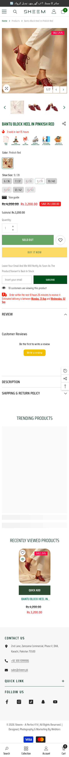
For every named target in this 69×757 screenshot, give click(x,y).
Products (16, 21)
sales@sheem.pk (19, 670)
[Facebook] (7, 701)
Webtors (55, 729)
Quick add (34, 590)
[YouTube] (55, 701)
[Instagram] (19, 701)
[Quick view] (22, 559)
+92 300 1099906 (20, 660)
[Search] (15, 11)
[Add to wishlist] (22, 552)
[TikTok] (31, 701)
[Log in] (54, 11)
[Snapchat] (43, 701)
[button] (56, 89)
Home (4, 21)
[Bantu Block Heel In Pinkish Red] (34, 566)
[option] (34, 60)
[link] (60, 240)
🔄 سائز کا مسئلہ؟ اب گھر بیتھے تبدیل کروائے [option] (34, 3)
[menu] (4, 11)
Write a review (34, 352)
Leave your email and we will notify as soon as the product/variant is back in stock (28, 269)
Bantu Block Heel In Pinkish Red (34, 598)
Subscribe (50, 280)
